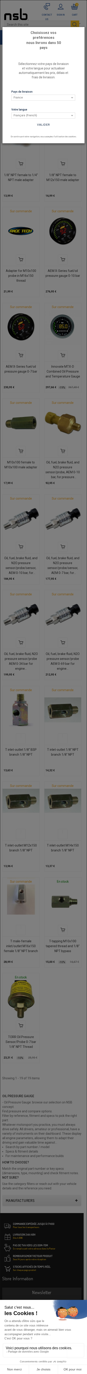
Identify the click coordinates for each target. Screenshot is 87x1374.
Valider (43, 124)
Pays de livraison (22, 91)
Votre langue (19, 109)
